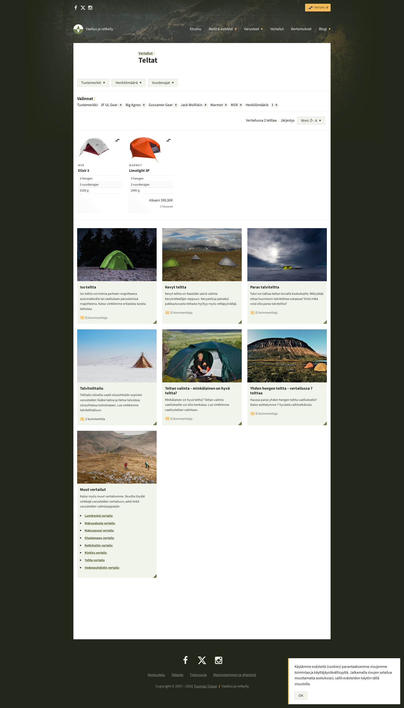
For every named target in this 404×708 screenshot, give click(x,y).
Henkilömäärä (126, 82)
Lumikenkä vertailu (99, 516)
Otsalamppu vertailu (99, 538)
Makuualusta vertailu (100, 523)
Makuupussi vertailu (99, 530)
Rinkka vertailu (96, 552)
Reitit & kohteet (221, 29)
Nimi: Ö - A (309, 120)
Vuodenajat (161, 82)
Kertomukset (301, 29)
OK (301, 695)
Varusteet (251, 29)
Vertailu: (321, 7)
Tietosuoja (198, 674)
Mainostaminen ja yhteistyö (234, 674)
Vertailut (277, 29)
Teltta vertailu (95, 560)
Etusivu (195, 29)
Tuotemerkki (91, 82)
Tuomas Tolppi (205, 686)
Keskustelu (156, 674)
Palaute (177, 674)
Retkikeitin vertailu (99, 545)
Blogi (323, 29)
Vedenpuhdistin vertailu (102, 567)
